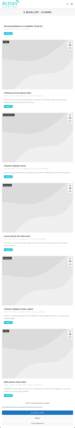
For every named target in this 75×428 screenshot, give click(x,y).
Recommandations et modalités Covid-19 (23, 26)
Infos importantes (9, 29)
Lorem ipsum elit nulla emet (17, 236)
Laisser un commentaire (35, 96)
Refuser (37, 418)
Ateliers (6, 42)
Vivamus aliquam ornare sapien (18, 309)
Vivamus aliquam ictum (15, 166)
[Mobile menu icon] (71, 4)
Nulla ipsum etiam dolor (15, 382)
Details (7, 33)
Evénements (7, 185)
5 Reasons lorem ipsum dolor (17, 93)
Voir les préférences (37, 423)
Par (18, 29)
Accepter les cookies (37, 413)
